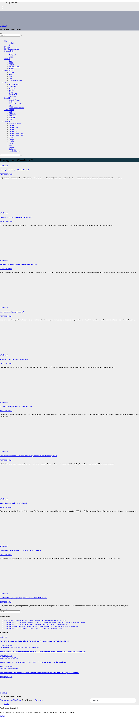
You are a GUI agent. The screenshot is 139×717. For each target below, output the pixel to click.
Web (5, 82)
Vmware (12, 118)
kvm (10, 112)
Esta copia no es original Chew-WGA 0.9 (15, 170)
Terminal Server (14, 151)
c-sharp (11, 72)
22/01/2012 (4, 221)
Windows (12, 125)
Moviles (7, 41)
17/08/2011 (4, 411)
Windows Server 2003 (16, 133)
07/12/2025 (4, 645)
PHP (10, 76)
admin (10, 174)
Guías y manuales (15, 123)
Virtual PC (12, 114)
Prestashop (12, 86)
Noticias (7, 47)
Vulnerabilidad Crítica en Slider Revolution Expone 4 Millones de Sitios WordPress (33, 628)
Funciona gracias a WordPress (10, 700)
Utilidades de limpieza (16, 108)
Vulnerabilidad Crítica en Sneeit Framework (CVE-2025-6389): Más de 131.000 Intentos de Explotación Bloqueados (44, 622)
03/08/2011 (4, 460)
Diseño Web (13, 94)
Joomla (11, 90)
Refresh (2, 716)
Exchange (12, 149)
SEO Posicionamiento (11, 49)
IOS (10, 45)
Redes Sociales (14, 84)
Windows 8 (13, 131)
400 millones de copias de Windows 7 (13, 503)
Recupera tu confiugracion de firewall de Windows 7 (19, 264)
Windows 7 (13, 129)
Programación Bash (15, 80)
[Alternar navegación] (1, 33)
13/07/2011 (4, 507)
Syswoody (3, 26)
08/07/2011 (4, 555)
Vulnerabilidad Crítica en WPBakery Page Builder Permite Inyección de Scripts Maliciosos (35, 624)
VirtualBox (12, 116)
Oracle (11, 53)
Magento (12, 88)
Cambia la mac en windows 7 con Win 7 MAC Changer (20, 550)
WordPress (12, 96)
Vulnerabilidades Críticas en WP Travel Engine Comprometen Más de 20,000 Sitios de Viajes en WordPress (41, 626)
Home (6, 704)
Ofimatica (12, 137)
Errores (11, 139)
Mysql (11, 57)
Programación (9, 70)
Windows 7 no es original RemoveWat (14, 359)
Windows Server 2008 (16, 135)
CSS (10, 78)
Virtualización (9, 110)
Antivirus (12, 102)
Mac (10, 145)
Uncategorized (5, 647)
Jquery (11, 74)
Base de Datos (9, 51)
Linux (11, 143)
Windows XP (13, 127)
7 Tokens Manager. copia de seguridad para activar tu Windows (23, 598)
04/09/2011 (4, 363)
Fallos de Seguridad (15, 104)
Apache (11, 141)
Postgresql (12, 55)
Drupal (11, 92)
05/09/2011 (4, 316)
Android (11, 43)
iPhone (11, 63)
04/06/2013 (4, 174)
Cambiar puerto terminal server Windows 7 (16, 217)
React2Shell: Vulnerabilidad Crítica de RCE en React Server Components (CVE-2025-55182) (36, 620)
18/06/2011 (4, 602)
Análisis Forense (14, 100)
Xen (10, 119)
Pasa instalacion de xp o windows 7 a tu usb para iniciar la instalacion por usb (28, 456)
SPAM (11, 106)
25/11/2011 (4, 269)
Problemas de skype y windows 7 (12, 312)
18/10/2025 (4, 666)
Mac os (11, 147)
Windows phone (14, 67)
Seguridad (7, 98)
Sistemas (7, 121)
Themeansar (39, 700)
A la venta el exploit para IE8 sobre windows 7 (17, 406)
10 (6, 609)
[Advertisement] (69, 196)
